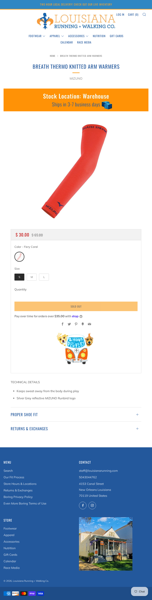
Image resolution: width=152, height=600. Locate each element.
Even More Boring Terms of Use (25, 503)
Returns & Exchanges (18, 490)
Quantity (20, 289)
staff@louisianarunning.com (98, 471)
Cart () (133, 14)
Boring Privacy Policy (18, 497)
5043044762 (88, 477)
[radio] (19, 257)
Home (52, 55)
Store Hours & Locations (20, 484)
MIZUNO (76, 78)
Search (8, 471)
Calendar (67, 42)
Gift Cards (117, 36)
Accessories (76, 36)
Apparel (55, 36)
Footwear (35, 36)
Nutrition (99, 36)
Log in (120, 14)
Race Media (84, 42)
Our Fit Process (14, 477)
